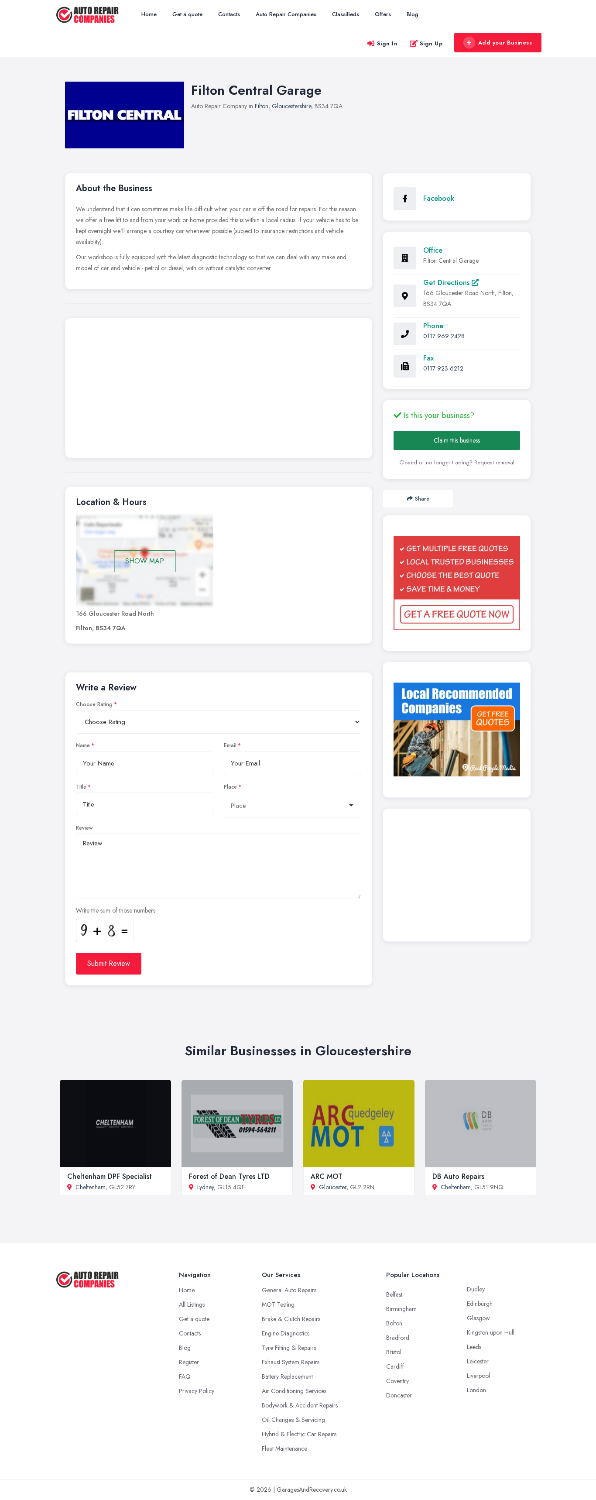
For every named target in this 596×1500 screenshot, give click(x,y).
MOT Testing (278, 1304)
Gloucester (332, 1187)
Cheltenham (90, 1187)
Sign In (387, 43)
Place (230, 787)
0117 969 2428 (444, 336)
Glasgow (478, 1318)
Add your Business (505, 42)
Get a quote (187, 14)
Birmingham (401, 1308)
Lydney (205, 1187)
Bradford (397, 1337)
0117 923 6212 (443, 368)
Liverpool (478, 1375)
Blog (412, 14)
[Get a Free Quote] (457, 583)
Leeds (474, 1346)
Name (83, 745)
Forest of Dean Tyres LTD (229, 1176)
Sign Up (431, 43)
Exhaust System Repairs (290, 1362)
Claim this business (457, 440)
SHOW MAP (144, 561)
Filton (261, 106)
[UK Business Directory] (457, 729)
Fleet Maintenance (284, 1448)
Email (230, 745)
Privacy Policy (196, 1391)
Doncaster (399, 1395)
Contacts (229, 14)
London (476, 1390)
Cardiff (395, 1366)
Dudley (476, 1289)
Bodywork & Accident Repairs (300, 1405)
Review (84, 828)
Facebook (438, 198)
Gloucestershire (291, 106)
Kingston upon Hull (490, 1332)
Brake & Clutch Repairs (291, 1319)
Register (189, 1362)
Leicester (478, 1361)
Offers (383, 14)
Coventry (397, 1380)
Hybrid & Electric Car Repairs (299, 1434)
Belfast (394, 1294)
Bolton (394, 1323)
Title (81, 787)
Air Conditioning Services (294, 1391)
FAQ (185, 1376)
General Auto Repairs (289, 1290)
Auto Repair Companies (286, 14)
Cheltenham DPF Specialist (109, 1176)
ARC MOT (327, 1176)
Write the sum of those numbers (115, 910)
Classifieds (345, 14)
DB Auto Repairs (458, 1176)
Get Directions (447, 283)
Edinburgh (480, 1303)
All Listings (192, 1304)
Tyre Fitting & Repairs (289, 1347)
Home (149, 14)
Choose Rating (94, 704)
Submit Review (108, 963)
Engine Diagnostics (285, 1333)
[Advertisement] (218, 390)
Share (422, 498)
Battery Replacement (287, 1376)
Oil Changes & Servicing (293, 1419)
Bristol (393, 1352)
